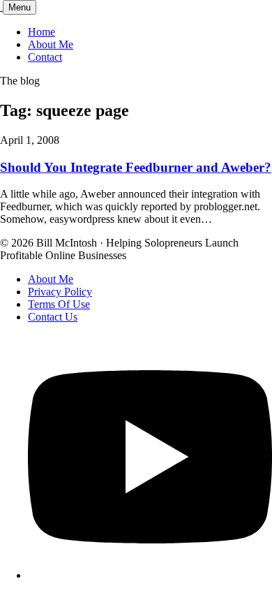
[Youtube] (150, 575)
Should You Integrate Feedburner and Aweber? (135, 167)
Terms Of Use (59, 304)
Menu (19, 7)
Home (41, 32)
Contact (45, 57)
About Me (50, 44)
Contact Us (52, 317)
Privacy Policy (60, 292)
